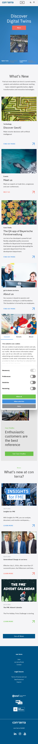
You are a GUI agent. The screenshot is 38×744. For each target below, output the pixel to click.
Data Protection (19, 679)
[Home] (8, 2)
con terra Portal (19, 662)
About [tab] (31, 337)
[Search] (30, 2)
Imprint (19, 682)
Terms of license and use (19, 677)
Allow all (19, 396)
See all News (19, 636)
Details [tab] (19, 337)
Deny (19, 406)
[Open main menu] (34, 2)
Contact (19, 664)
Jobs (19, 659)
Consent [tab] (7, 337)
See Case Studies (19, 454)
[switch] (33, 376)
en (22, 2)
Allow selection (19, 401)
